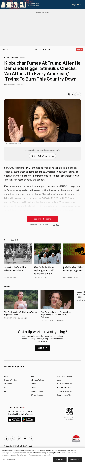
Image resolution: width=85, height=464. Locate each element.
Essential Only (75, 459)
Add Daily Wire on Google (44, 156)
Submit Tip (42, 348)
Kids (5, 391)
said (22, 202)
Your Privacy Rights (64, 376)
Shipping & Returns (64, 387)
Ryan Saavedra (9, 84)
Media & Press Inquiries (65, 384)
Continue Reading (42, 219)
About (33, 376)
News (6, 376)
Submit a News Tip (64, 395)
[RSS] (31, 438)
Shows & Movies (10, 380)
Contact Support (37, 391)
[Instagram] (19, 438)
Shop (6, 387)
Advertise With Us (37, 380)
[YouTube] (25, 438)
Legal (59, 380)
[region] (42, 455)
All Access (8, 384)
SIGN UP (79, 49)
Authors (34, 384)
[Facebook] (6, 438)
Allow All (59, 459)
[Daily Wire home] (42, 49)
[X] (12, 438)
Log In (56, 224)
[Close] (81, 451)
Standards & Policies (64, 391)
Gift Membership (37, 395)
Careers (34, 387)
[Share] (78, 94)
